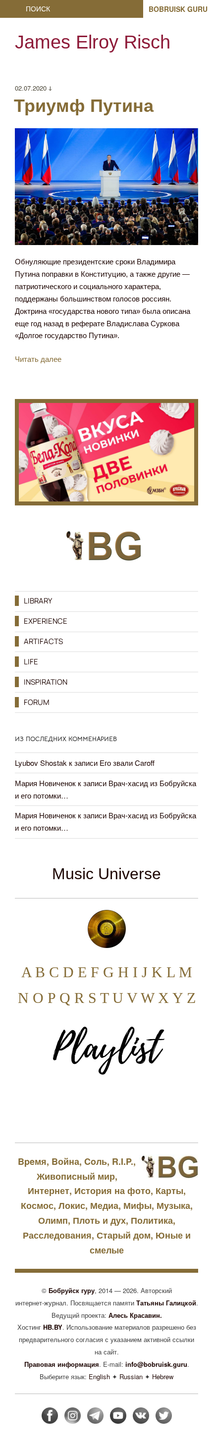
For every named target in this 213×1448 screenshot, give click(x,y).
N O (31, 998)
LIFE (31, 661)
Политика (152, 1220)
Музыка (173, 1205)
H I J (133, 972)
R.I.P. (122, 1161)
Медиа (104, 1205)
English (99, 1376)
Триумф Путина (84, 106)
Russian (131, 1376)
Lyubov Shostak (41, 762)
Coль (95, 1161)
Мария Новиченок (45, 783)
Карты (169, 1190)
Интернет (48, 1190)
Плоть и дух (99, 1220)
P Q (59, 998)
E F (88, 972)
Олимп (53, 1220)
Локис (71, 1205)
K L (163, 972)
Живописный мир (76, 1176)
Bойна (65, 1161)
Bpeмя (32, 1161)
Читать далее (38, 359)
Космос (37, 1205)
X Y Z (177, 998)
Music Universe (106, 874)
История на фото (112, 1190)
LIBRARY (38, 601)
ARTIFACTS (43, 641)
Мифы (137, 1205)
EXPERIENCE (45, 621)
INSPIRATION (45, 682)
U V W (133, 998)
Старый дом (124, 1235)
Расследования (57, 1235)
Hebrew (162, 1376)
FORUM (37, 702)
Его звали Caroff (127, 762)
